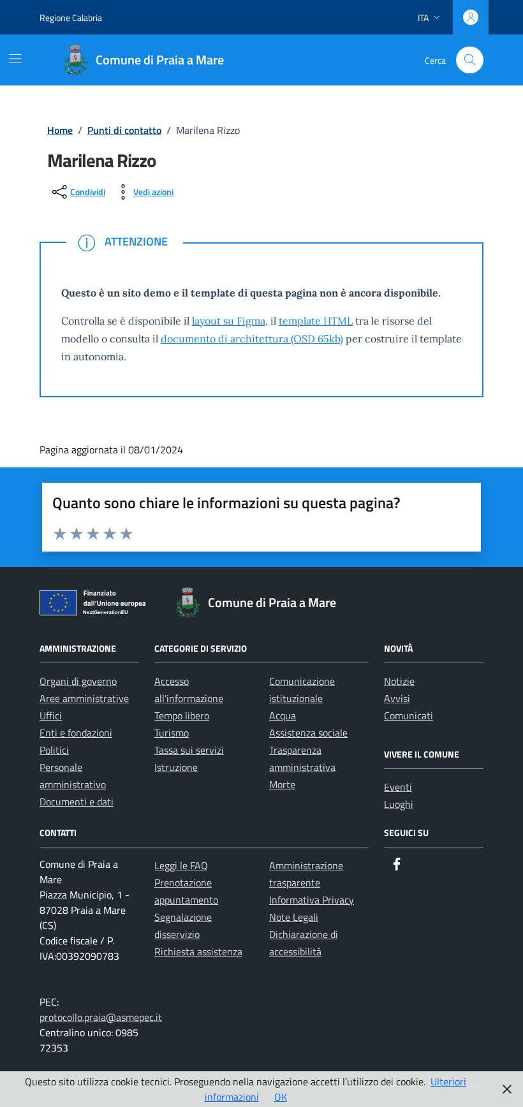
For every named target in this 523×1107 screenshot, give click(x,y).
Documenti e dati (77, 801)
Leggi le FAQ (181, 865)
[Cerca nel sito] (469, 60)
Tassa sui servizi (189, 750)
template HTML (316, 320)
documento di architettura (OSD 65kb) (252, 338)
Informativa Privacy (311, 899)
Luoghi (398, 804)
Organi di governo (78, 681)
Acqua (282, 715)
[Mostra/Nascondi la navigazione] (15, 58)
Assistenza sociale (308, 732)
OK (280, 1096)
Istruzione (176, 767)
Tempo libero (181, 715)
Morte (282, 784)
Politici (54, 750)
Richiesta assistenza (198, 951)
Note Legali (293, 917)
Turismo (171, 732)
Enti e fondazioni (76, 732)
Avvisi (397, 698)
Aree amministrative (84, 698)
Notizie (399, 681)
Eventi (398, 787)
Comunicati (408, 715)
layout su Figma (228, 320)
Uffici (51, 715)
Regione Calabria (71, 17)
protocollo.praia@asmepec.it (101, 1017)
